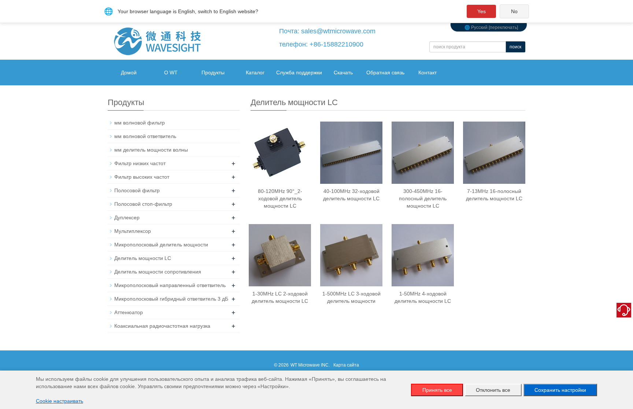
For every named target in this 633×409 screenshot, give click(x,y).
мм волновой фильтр (139, 123)
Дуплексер (127, 217)
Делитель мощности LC (142, 258)
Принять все (437, 390)
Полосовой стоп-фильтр (143, 204)
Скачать (343, 72)
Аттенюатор (128, 312)
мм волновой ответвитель (145, 136)
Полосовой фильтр (137, 190)
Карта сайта (346, 365)
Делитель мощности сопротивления (157, 272)
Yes (481, 11)
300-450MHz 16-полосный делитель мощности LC (423, 198)
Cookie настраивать (59, 401)
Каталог (255, 72)
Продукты (213, 72)
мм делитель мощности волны (151, 150)
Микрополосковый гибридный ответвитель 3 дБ (171, 299)
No (514, 11)
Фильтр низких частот (140, 163)
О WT (171, 72)
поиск (515, 46)
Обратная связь (385, 72)
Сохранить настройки (560, 390)
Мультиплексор (132, 231)
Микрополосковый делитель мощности (161, 245)
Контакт (427, 72)
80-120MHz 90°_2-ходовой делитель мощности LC (280, 198)
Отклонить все (493, 390)
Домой (129, 72)
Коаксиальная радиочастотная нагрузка (162, 326)
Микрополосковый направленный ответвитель (170, 285)
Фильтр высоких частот (141, 177)
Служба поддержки (299, 72)
